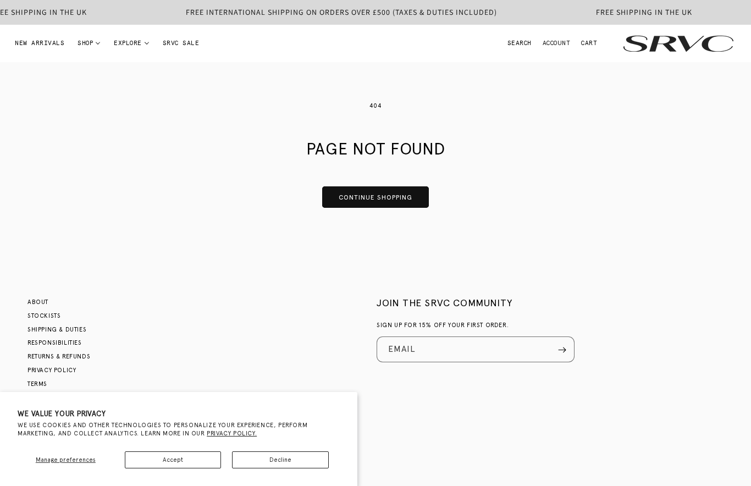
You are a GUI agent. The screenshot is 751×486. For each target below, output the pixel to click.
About (37, 302)
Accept (173, 459)
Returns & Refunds (58, 356)
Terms (37, 384)
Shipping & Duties (56, 329)
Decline (280, 459)
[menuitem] (39, 43)
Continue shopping (375, 197)
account (557, 44)
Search (519, 43)
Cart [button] (589, 44)
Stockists (43, 315)
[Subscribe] (562, 350)
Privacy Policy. (232, 433)
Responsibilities (54, 343)
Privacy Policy (51, 370)
